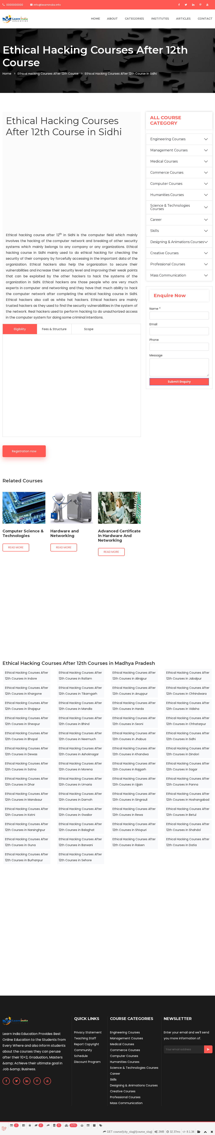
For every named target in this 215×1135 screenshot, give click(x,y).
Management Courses (168, 150)
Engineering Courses (167, 139)
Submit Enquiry (179, 382)
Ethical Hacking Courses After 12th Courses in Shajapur (26, 706)
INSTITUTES (160, 18)
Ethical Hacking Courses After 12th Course (48, 73)
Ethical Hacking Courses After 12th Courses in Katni (26, 812)
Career (156, 220)
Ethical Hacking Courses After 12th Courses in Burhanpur (26, 857)
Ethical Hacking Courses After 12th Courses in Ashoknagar (80, 751)
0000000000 (14, 5)
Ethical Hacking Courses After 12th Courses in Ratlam (80, 676)
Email (153, 324)
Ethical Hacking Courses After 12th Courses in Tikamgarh (80, 691)
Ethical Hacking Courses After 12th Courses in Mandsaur (26, 797)
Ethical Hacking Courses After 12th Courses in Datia (187, 842)
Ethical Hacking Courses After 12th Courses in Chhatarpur (187, 721)
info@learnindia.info (47, 5)
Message (156, 355)
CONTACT (205, 18)
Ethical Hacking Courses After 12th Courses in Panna (187, 782)
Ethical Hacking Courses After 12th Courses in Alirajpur (134, 676)
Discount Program (87, 1062)
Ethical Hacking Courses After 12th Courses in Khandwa (134, 751)
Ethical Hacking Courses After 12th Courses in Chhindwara (187, 691)
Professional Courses (167, 264)
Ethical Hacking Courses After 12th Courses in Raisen (134, 842)
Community (83, 1050)
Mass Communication (168, 275)
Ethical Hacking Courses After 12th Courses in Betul (187, 812)
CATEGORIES (134, 18)
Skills (154, 231)
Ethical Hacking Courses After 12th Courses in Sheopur (26, 721)
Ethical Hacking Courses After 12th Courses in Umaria (80, 782)
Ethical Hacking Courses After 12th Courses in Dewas (26, 751)
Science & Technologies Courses (170, 207)
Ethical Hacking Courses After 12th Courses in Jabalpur (187, 676)
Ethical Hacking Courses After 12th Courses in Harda (134, 706)
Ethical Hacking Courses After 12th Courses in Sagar (187, 766)
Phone (154, 340)
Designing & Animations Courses (177, 242)
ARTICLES (183, 18)
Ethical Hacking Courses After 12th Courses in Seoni (134, 721)
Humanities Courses (167, 195)
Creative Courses (164, 253)
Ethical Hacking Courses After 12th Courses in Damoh (80, 797)
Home (7, 73)
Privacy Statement (88, 1032)
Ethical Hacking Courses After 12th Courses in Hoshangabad (187, 797)
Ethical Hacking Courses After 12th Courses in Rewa (134, 812)
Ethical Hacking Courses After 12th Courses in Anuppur (134, 691)
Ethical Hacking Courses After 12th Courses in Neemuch (80, 736)
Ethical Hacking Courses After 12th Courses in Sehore (80, 857)
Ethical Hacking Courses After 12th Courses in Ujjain (134, 782)
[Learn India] (15, 19)
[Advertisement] (72, 185)
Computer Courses (166, 184)
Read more (16, 547)
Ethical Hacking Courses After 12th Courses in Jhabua (134, 736)
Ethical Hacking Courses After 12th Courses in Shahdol (187, 827)
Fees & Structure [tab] (54, 329)
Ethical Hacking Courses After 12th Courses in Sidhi (187, 736)
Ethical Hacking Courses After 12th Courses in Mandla (80, 706)
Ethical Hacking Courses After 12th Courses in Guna (26, 842)
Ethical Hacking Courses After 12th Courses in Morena (80, 766)
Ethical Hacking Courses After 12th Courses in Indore (26, 676)
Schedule (81, 1056)
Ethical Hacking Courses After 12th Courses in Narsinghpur (26, 827)
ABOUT (112, 18)
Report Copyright (86, 1044)
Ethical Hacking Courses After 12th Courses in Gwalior (80, 812)
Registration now (24, 451)
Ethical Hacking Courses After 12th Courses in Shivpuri (134, 827)
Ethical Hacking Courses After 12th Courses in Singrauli (134, 797)
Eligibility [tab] (20, 329)
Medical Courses (164, 161)
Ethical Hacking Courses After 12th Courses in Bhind (80, 721)
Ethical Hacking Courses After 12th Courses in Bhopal (26, 736)
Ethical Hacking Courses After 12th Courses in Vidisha (187, 706)
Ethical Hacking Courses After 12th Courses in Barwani (80, 842)
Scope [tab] (88, 329)
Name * (155, 309)
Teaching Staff (85, 1038)
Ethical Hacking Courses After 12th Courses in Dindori (187, 751)
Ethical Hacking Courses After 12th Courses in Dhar (26, 782)
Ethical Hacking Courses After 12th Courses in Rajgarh (134, 766)
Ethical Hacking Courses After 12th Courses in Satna (26, 766)
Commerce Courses (166, 173)
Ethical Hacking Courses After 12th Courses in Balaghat (80, 827)
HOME (95, 18)
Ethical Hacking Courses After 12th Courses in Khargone (26, 691)
